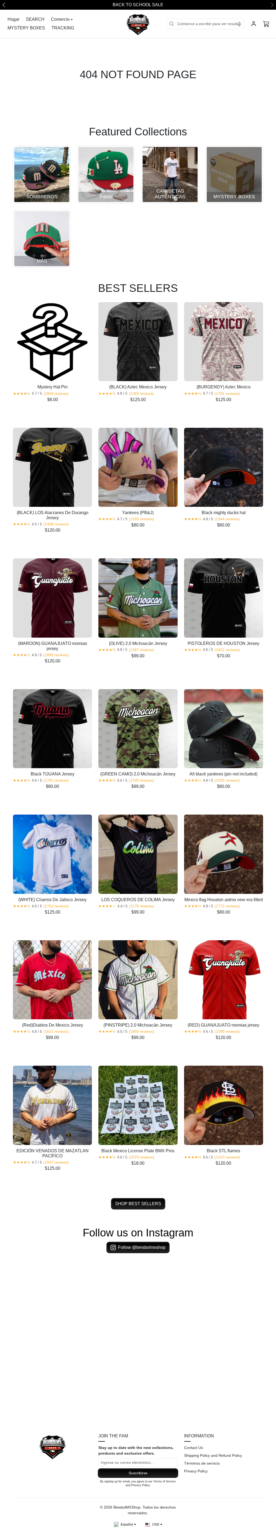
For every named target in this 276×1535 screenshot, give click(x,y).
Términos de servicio (202, 1463)
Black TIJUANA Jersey (52, 774)
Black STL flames (223, 1150)
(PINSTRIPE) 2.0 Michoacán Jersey (138, 1025)
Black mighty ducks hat (224, 512)
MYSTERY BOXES (26, 28)
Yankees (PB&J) (138, 512)
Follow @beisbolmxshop (141, 1247)
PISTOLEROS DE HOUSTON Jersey (223, 643)
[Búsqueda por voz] (239, 23)
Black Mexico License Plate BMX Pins (137, 1150)
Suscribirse (138, 1473)
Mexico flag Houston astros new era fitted (223, 899)
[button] (266, 23)
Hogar (13, 19)
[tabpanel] (138, 754)
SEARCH (35, 19)
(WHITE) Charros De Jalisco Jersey (52, 899)
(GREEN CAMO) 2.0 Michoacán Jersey (137, 774)
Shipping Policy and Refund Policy (213, 1455)
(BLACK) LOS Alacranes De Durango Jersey (52, 515)
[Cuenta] (254, 24)
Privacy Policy (196, 1471)
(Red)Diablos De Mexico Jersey (52, 1025)
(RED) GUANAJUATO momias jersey (223, 1025)
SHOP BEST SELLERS (138, 1203)
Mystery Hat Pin (52, 387)
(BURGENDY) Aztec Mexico (223, 387)
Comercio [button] (60, 19)
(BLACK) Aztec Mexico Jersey (138, 387)
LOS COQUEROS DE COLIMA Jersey (138, 899)
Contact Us (193, 1447)
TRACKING (62, 28)
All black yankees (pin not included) (223, 774)
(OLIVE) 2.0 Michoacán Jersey (138, 643)
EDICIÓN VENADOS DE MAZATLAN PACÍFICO (52, 1153)
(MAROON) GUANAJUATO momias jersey (52, 646)
